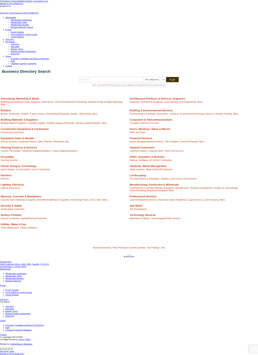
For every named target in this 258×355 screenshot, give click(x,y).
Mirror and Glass (137, 132)
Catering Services (9, 160)
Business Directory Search (22, 27)
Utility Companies (28, 227)
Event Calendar (17, 32)
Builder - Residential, (11, 114)
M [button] (129, 85)
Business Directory (102, 247)
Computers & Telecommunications (151, 119)
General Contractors (142, 147)
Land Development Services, (143, 200)
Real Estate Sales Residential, (172, 200)
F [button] (111, 85)
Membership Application (21, 20)
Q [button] (140, 85)
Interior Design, (8, 169)
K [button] (123, 85)
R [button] (142, 85)
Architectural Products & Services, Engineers (157, 98)
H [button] (116, 85)
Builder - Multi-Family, (81, 114)
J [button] (121, 85)
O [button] (134, 85)
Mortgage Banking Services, (150, 141)
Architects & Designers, (152, 102)
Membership (10, 17)
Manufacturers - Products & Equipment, (193, 188)
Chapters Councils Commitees (23, 63)
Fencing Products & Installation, (145, 178)
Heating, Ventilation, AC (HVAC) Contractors (151, 160)
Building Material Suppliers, (14, 123)
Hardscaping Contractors (12, 209)
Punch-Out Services (174, 151)
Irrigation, (165, 178)
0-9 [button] (94, 85)
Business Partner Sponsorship (23, 51)
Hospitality (7, 156)
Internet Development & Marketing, (71, 102)
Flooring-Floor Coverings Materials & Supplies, (152, 188)
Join (163, 247)
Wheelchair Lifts (61, 141)
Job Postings (153, 247)
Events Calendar (137, 247)
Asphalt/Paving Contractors (34, 218)
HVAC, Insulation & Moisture (147, 156)
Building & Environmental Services (151, 110)
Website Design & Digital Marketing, (105, 102)
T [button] (147, 85)
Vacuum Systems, (9, 141)
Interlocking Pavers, (80, 200)
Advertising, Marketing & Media (20, 98)
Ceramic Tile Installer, (11, 151)
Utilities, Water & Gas (13, 224)
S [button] (145, 85)
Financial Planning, (189, 141)
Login (12, 13)
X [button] (158, 85)
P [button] (137, 85)
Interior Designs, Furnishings (19, 166)
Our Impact (10, 42)
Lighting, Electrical (12, 184)
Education (15, 46)
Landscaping (138, 175)
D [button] (105, 85)
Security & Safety (11, 205)
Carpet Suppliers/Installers (64, 151)
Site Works (136, 205)
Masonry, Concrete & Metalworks (21, 196)
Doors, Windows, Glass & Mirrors (150, 129)
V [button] (153, 85)
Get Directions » (7, 266)
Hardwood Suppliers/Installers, (36, 151)
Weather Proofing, (223, 114)
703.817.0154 (20, 266)
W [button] (156, 85)
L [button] (126, 85)
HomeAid (15, 54)
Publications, (47, 102)
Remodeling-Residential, (58, 114)
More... (4, 104)
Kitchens (6, 175)
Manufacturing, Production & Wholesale (154, 184)
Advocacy (9, 39)
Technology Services (143, 215)
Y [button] (161, 85)
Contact (8, 66)
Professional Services (143, 196)
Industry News (17, 49)
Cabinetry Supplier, (37, 123)
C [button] (103, 85)
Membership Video (19, 22)
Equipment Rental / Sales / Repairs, (36, 141)
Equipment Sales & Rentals (17, 138)
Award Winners (17, 37)
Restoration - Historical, (168, 114)
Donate (12, 3)
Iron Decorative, (23, 169)
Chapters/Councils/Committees (18, 330)
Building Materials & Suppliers (19, 119)
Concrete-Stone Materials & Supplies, (19, 200)
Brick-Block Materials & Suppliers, (53, 200)
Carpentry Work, (156, 151)
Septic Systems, (137, 169)
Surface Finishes (11, 215)
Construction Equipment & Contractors (25, 129)
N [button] (131, 85)
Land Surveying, (211, 200)
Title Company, (172, 141)
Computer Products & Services (144, 123)
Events (8, 29)
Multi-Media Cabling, (139, 218)
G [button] (113, 85)
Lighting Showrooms (10, 188)
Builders (6, 110)
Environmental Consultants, (143, 114)
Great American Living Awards (24, 34)
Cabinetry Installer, (138, 151)
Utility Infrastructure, (10, 227)
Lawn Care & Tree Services (183, 178)
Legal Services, (195, 200)
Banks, (133, 141)
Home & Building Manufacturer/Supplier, (149, 190)
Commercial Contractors (12, 132)
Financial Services (141, 138)
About (8, 56)
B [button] (100, 85)
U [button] (150, 85)
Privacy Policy (25, 339)
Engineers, (135, 102)
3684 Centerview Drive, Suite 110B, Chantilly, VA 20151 (24, 264)
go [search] (173, 79)
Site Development (138, 209)
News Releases (120, 247)
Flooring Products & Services (19, 147)
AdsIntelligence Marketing (21, 344)
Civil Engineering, (187, 102)
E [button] (108, 85)
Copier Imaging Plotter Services (165, 218)
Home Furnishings (40, 169)
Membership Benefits (20, 25)
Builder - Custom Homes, (33, 114)
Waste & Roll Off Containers (159, 169)
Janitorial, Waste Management (148, 166)
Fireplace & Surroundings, (225, 188)
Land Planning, (171, 102)
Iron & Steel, (96, 200)
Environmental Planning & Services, (197, 114)
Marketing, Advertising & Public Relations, (21, 102)
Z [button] (163, 85)
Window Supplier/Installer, (88, 123)
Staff (13, 61)
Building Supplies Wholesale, (61, 123)
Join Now (4, 13)
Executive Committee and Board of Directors (30, 59)
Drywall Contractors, (10, 218)
